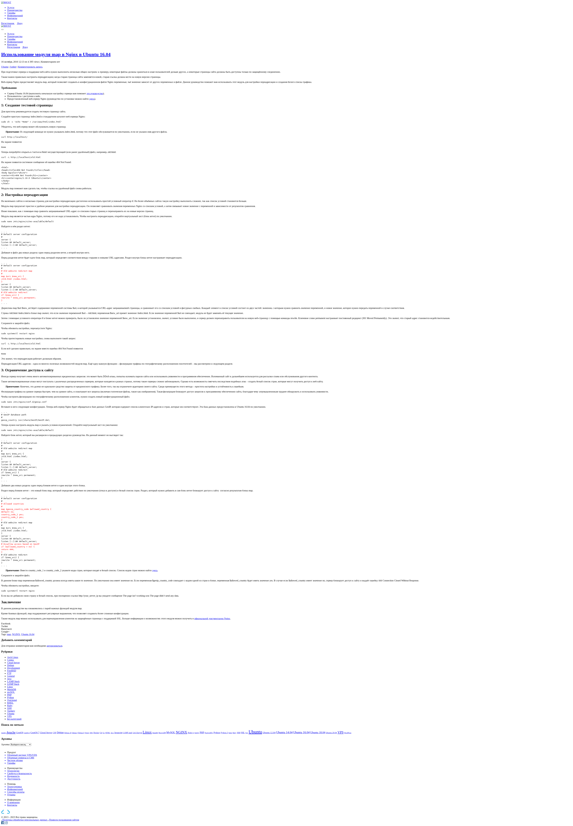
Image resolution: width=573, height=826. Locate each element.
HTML (107, 733)
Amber (13, 67)
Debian (10, 665)
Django (87, 733)
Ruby (9, 705)
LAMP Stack (13, 681)
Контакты (12, 44)
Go (104, 733)
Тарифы (11, 39)
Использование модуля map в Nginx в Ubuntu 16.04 (56, 54)
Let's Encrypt (137, 733)
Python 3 (224, 733)
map (9, 634)
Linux (10, 687)
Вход (19, 23)
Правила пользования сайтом (64, 820)
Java (9, 678)
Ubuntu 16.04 (27, 634)
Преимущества (14, 36)
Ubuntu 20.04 (331, 733)
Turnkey (11, 711)
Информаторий (15, 42)
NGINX (16, 634)
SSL (243, 732)
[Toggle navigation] (2, 29)
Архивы (5, 744)
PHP (9, 695)
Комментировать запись (30, 67)
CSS (54, 733)
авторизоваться (54, 646)
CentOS (19, 732)
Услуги (10, 33)
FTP (9, 673)
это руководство (95, 93)
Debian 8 (74, 733)
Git (101, 733)
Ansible (3, 733)
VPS (9, 716)
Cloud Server (13, 662)
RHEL (10, 703)
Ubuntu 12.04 (269, 732)
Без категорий (14, 719)
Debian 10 (67, 733)
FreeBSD (11, 670)
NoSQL (196, 733)
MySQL (170, 732)
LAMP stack (127, 733)
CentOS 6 (27, 733)
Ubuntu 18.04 (317, 732)
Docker (96, 733)
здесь (91, 99)
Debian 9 (81, 733)
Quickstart (12, 700)
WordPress (347, 733)
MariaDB (11, 689)
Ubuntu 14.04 (284, 732)
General (11, 676)
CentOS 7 (34, 732)
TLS (246, 733)
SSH (9, 708)
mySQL (11, 692)
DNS (91, 733)
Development (13, 668)
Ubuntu (4, 67)
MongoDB (162, 733)
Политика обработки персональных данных (25, 820)
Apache (11, 732)
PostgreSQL (209, 733)
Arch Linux (12, 657)
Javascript (118, 732)
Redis (230, 733)
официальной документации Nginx (212, 618)
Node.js (191, 733)
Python (10, 697)
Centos (10, 660)
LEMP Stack (13, 684)
